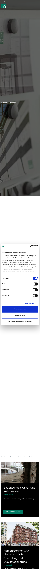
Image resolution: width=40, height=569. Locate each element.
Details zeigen (29, 303)
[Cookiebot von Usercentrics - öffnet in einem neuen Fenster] (30, 246)
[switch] (35, 284)
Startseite (12, 457)
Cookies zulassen (20, 309)
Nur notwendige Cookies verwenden (20, 321)
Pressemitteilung (13, 512)
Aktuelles (19, 457)
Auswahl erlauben (20, 315)
